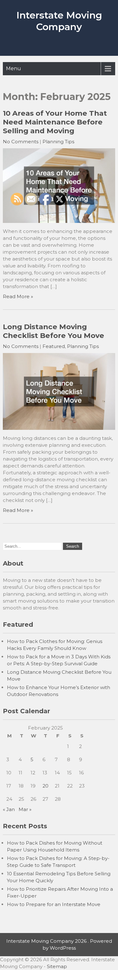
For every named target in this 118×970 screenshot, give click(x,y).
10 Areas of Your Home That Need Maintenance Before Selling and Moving (55, 122)
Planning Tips (58, 142)
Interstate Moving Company (59, 21)
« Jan (9, 809)
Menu (13, 68)
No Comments (20, 142)
